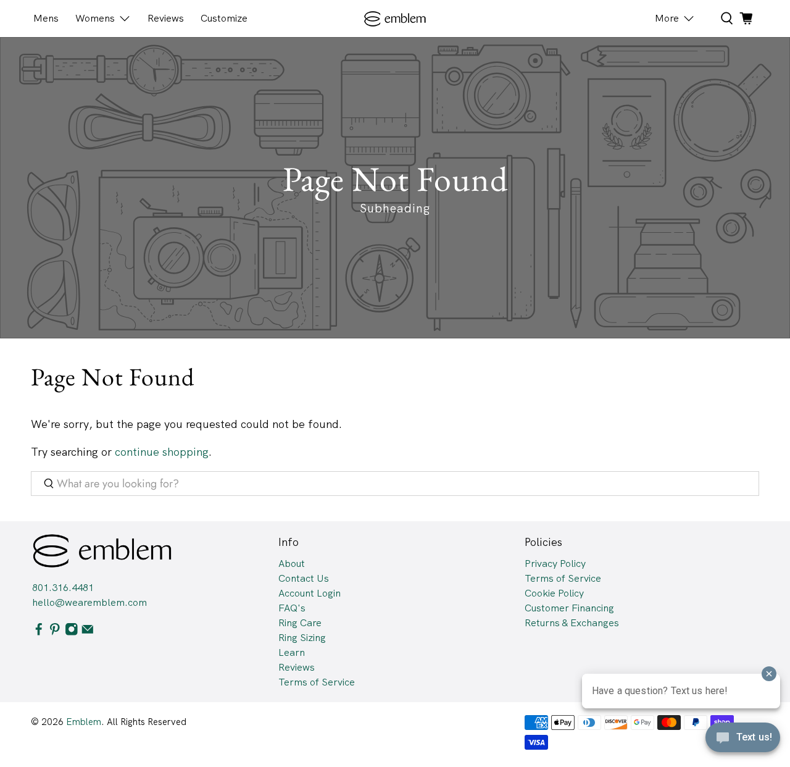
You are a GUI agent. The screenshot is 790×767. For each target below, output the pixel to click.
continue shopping (162, 452)
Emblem (83, 722)
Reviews (166, 18)
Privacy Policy (555, 563)
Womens (95, 18)
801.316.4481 (63, 587)
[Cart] (746, 18)
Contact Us (303, 578)
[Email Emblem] (87, 632)
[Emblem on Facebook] (39, 632)
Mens (46, 18)
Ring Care (300, 622)
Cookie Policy (554, 593)
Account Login (309, 593)
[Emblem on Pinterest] (55, 632)
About (291, 563)
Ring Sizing (302, 637)
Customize (224, 18)
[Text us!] (743, 741)
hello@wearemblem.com (89, 602)
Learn (291, 652)
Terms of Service (316, 682)
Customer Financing (569, 607)
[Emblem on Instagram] (71, 632)
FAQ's (292, 607)
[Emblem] (395, 19)
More (667, 18)
